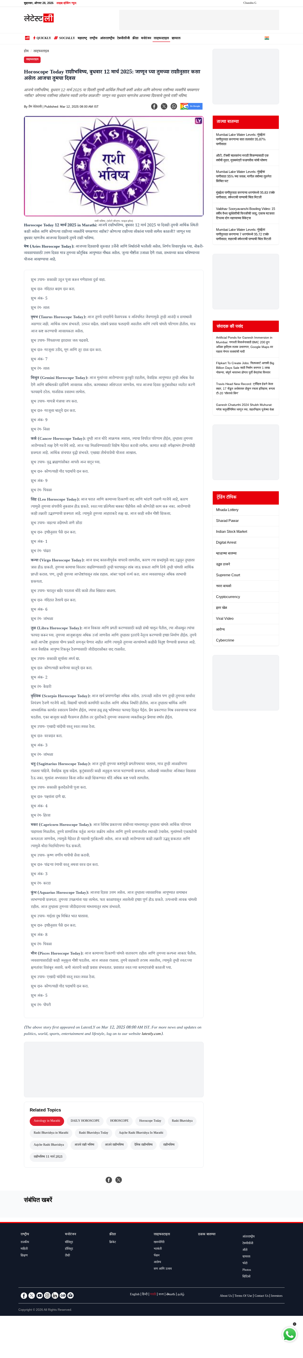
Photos (246, 1270)
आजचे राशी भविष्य (84, 1145)
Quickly (44, 38)
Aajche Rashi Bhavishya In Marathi (141, 1133)
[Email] (70, 1295)
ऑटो (244, 1250)
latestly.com (151, 1034)
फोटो (244, 1263)
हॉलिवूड (69, 1249)
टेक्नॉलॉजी (123, 38)
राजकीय (25, 1242)
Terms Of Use (243, 1296)
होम (26, 51)
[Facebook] (154, 106)
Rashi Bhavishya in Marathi (51, 1133)
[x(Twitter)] (164, 106)
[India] (267, 38)
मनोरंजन (146, 38)
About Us (226, 1296)
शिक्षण (24, 1255)
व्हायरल (176, 38)
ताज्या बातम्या (228, 122)
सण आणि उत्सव (163, 1269)
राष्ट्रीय (93, 38)
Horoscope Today (150, 1121)
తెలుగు (170, 1294)
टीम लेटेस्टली (35, 107)
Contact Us (261, 1296)
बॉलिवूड (69, 1242)
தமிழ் (181, 1294)
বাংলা (161, 1294)
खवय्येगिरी (159, 1242)
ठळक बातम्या (206, 1235)
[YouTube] (39, 1295)
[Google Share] (191, 109)
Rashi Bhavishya (182, 1121)
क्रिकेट (112, 1242)
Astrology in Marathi (47, 1121)
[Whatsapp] (174, 106)
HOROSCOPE (119, 1121)
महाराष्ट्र (82, 38)
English (135, 1294)
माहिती (24, 1249)
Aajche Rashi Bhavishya (49, 1145)
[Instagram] (47, 1295)
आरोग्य (157, 1262)
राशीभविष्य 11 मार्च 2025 (48, 1157)
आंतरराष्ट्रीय (107, 38)
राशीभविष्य (169, 1145)
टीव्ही (67, 1255)
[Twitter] (31, 1295)
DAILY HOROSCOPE (85, 1121)
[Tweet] (118, 1179)
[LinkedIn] (55, 1295)
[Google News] (62, 1295)
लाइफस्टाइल (161, 38)
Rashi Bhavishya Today (93, 1133)
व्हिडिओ (246, 1277)
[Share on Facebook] (109, 1179)
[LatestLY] (39, 21)
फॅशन (156, 1255)
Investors (276, 1296)
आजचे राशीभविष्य (114, 1145)
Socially (67, 38)
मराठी (153, 1294)
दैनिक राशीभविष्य (143, 1145)
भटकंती (158, 1249)
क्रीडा (135, 38)
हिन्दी (145, 1294)
